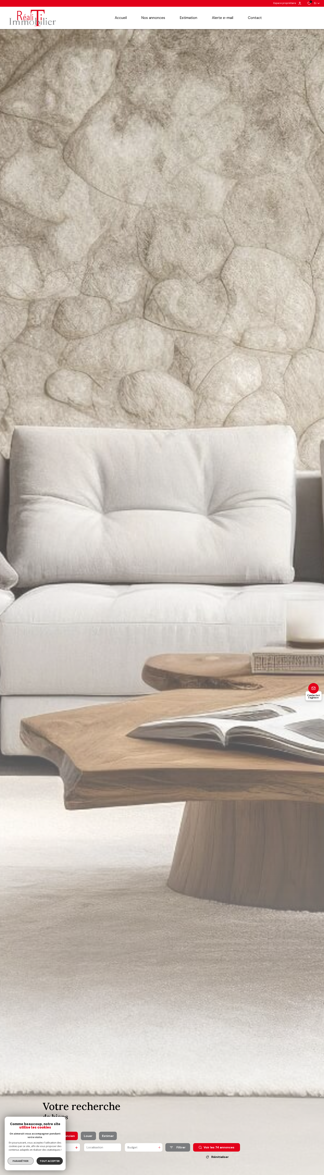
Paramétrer (21, 1161)
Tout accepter (50, 1161)
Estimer (108, 1136)
